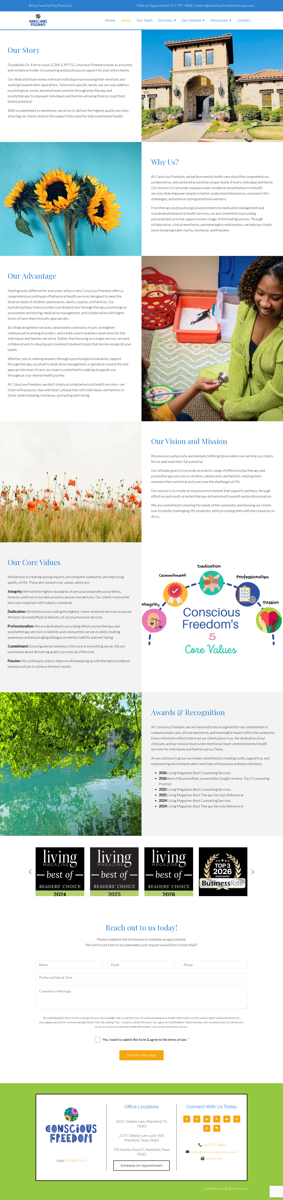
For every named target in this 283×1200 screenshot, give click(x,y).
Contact (243, 20)
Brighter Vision (235, 1188)
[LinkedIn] (206, 1119)
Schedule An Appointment (141, 1165)
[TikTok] (206, 1128)
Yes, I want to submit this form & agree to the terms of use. (146, 1040)
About (126, 20)
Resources (219, 20)
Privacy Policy (76, 1160)
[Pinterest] (216, 1119)
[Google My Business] (216, 1128)
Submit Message (141, 1055)
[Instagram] (196, 1119)
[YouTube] (226, 1119)
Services (165, 20)
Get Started (191, 20)
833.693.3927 (214, 1158)
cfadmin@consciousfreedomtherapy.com (224, 5)
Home (110, 20)
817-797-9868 (181, 5)
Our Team (144, 20)
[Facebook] (186, 1119)
